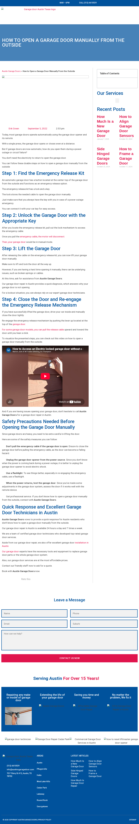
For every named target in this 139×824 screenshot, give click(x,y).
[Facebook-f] (6, 783)
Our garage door (10, 551)
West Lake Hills (43, 781)
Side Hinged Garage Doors (77, 773)
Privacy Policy (44, 820)
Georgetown (42, 806)
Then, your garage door (14, 242)
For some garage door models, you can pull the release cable (33, 329)
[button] (135, 15)
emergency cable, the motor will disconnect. (42, 236)
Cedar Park (42, 788)
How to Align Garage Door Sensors (126, 126)
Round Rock (42, 800)
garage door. (19, 324)
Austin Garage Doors (11, 71)
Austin (39, 763)
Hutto (39, 775)
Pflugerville (42, 769)
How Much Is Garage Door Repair (77, 783)
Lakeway (40, 794)
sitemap (132, 820)
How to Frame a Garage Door (95, 773)
